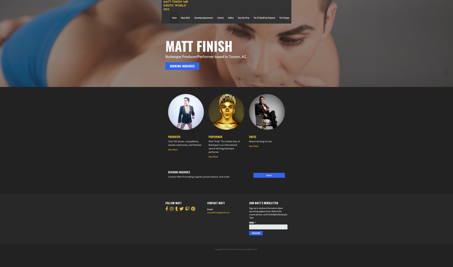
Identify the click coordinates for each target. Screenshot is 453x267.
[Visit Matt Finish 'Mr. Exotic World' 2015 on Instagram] (172, 210)
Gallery (231, 17)
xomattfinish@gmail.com (218, 213)
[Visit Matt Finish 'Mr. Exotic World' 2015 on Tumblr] (176, 210)
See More (172, 149)
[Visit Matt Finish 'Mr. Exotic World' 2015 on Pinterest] (193, 210)
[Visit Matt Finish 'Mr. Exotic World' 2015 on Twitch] (187, 210)
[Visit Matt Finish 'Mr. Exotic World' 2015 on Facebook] (167, 210)
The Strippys (284, 17)
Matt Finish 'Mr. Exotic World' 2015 (176, 6)
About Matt (185, 17)
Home (174, 17)
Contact (220, 17)
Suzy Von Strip (243, 17)
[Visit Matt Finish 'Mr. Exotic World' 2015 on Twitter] (181, 210)
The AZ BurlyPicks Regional (264, 17)
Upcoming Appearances (203, 17)
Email (252, 222)
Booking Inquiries (182, 66)
